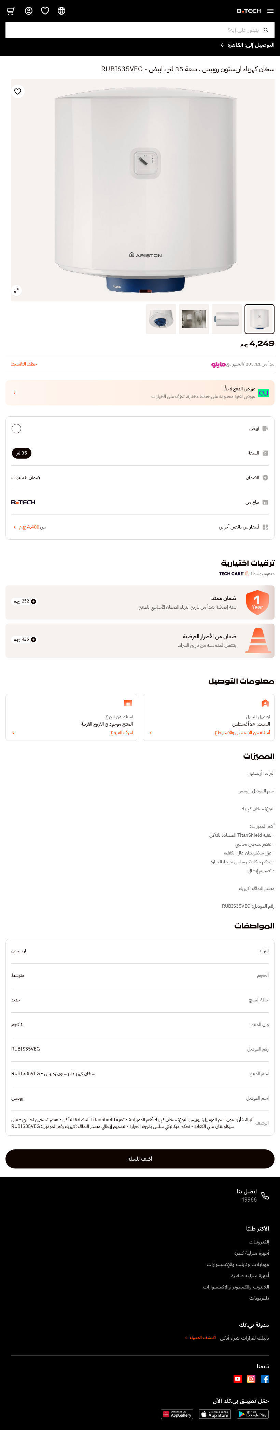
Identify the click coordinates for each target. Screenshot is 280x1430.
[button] (140, 392)
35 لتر (21, 453)
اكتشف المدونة (203, 1338)
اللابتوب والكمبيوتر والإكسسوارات (236, 1287)
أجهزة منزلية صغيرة (250, 1275)
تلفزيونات (259, 1298)
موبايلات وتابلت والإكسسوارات (238, 1264)
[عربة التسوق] (10, 11)
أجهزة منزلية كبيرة (251, 1253)
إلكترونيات (259, 1242)
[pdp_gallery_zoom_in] (16, 290)
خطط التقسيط (24, 364)
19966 (249, 1200)
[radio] (16, 428)
